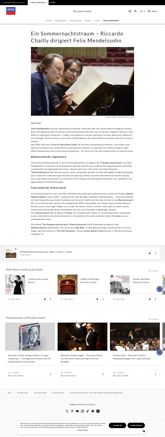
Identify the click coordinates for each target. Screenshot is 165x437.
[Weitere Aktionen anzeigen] (155, 253)
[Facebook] (72, 411)
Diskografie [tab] (75, 20)
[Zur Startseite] (38, 14)
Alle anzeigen (153, 271)
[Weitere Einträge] (159, 289)
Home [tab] (49, 20)
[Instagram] (82, 411)
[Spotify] (92, 411)
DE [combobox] (141, 11)
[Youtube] (77, 411)
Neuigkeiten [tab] (61, 20)
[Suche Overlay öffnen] (135, 11)
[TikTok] (87, 411)
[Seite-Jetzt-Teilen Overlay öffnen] (129, 11)
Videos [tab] (88, 20)
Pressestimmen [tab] (111, 20)
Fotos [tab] (97, 20)
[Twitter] (67, 411)
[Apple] (98, 411)
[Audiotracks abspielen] (149, 253)
